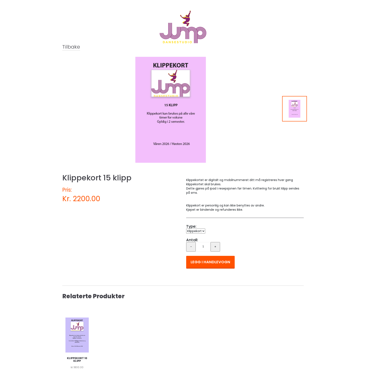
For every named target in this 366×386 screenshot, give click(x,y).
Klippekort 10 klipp (77, 359)
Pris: (67, 189)
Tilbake (71, 46)
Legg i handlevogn (210, 262)
